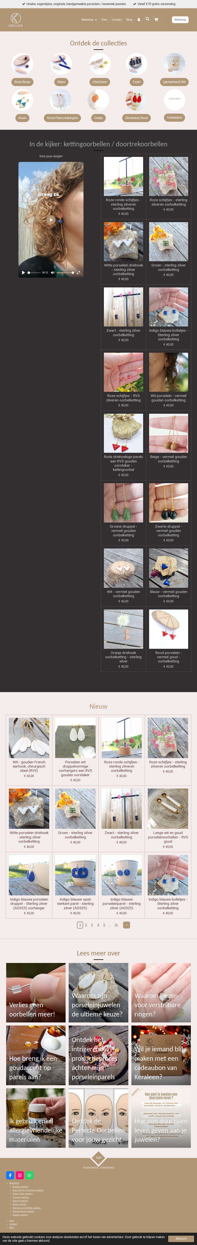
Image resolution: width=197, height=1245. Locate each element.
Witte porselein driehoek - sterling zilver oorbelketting (123, 269)
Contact (13, 1224)
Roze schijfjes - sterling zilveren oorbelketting (168, 202)
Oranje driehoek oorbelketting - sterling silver (123, 657)
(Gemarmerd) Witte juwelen (27, 1208)
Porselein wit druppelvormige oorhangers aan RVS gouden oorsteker (75, 768)
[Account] (138, 19)
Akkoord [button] (181, 1238)
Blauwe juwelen (20, 1187)
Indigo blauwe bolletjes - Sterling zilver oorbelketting (168, 334)
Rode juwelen (20, 1204)
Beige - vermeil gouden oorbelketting (168, 459)
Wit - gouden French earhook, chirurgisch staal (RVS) (29, 766)
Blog (11, 1227)
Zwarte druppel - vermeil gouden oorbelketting (168, 530)
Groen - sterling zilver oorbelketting (168, 267)
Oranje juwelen (20, 1201)
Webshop (14, 1183)
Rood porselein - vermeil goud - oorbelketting (168, 657)
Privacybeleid (106, 1167)
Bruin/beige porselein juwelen (28, 1190)
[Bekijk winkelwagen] (156, 19)
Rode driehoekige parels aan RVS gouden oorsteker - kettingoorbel (123, 463)
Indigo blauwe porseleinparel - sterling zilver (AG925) (122, 903)
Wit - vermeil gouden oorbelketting (123, 594)
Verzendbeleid (90, 1167)
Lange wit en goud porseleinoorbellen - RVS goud (168, 837)
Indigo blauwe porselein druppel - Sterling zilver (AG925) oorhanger (29, 903)
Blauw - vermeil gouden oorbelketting (168, 594)
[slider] (34, 273)
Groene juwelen (21, 1197)
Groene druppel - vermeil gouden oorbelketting (123, 530)
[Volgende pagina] (126, 925)
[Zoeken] (147, 19)
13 (116, 925)
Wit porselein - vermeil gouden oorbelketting (168, 398)
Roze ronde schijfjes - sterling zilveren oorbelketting (123, 204)
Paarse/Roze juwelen (23, 1211)
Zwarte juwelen (20, 1215)
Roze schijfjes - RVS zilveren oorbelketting (123, 398)
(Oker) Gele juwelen (23, 1193)
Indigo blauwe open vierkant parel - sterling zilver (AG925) (75, 903)
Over (11, 1220)
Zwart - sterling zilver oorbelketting (123, 332)
